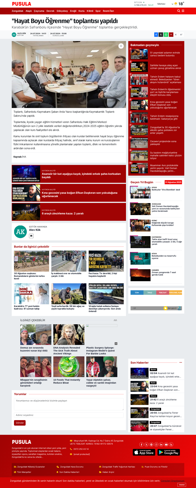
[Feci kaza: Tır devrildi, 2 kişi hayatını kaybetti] (106, 261)
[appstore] (144, 452)
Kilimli (90, 11)
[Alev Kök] (20, 231)
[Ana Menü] (182, 11)
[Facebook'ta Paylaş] (156, 34)
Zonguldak (17, 11)
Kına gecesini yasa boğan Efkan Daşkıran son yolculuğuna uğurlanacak (164, 388)
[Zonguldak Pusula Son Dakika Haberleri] (22, 4)
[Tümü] (180, 362)
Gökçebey (62, 11)
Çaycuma (39, 11)
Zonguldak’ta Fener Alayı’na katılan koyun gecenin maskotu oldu (166, 414)
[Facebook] (141, 444)
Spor (98, 11)
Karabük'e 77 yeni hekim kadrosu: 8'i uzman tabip (26, 307)
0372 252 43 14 (81, 449)
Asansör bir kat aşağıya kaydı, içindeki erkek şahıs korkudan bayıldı (165, 375)
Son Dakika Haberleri (69, 472)
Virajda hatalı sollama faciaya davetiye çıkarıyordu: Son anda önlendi (105, 309)
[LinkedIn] (161, 444)
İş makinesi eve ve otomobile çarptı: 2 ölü (66, 274)
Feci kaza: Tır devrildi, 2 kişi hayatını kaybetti (103, 274)
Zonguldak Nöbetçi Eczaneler (31, 467)
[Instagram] (156, 444)
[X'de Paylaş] (161, 34)
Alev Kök (35, 229)
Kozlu (82, 11)
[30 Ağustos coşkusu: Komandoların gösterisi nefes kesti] (31, 261)
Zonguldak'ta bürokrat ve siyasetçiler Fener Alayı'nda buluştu (165, 428)
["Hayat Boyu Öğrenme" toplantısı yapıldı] (69, 74)
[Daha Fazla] (171, 34)
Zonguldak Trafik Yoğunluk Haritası (118, 467)
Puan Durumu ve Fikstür (156, 467)
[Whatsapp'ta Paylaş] (166, 34)
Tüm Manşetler (24, 472)
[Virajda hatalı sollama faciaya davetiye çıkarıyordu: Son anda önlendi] (106, 293)
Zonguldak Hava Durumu (71, 467)
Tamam (182, 485)
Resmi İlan (108, 11)
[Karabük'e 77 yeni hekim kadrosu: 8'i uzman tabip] (31, 293)
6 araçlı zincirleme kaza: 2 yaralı (163, 401)
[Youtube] (166, 444)
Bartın (153, 370)
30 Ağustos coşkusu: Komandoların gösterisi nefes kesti (29, 276)
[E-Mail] (31, 236)
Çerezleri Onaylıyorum (172, 480)
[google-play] (168, 452)
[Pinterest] (151, 444)
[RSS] (171, 444)
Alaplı (29, 11)
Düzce (153, 396)
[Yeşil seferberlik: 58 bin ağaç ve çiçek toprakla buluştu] (68, 293)
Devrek (50, 11)
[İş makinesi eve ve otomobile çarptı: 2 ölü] (68, 261)
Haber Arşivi (108, 472)
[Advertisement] (156, 335)
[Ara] (179, 11)
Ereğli (73, 11)
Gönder (20, 422)
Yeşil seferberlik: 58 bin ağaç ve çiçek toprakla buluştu (68, 307)
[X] (146, 444)
